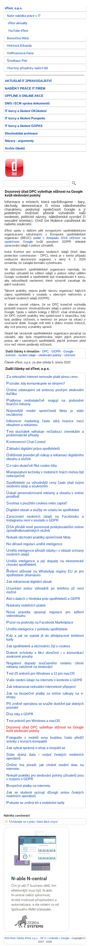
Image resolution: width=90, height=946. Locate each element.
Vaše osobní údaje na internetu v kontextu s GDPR (44, 680)
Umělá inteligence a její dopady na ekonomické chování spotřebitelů (45, 563)
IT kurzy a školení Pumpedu (25, 118)
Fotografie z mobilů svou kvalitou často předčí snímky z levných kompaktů (45, 739)
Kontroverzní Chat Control (25, 442)
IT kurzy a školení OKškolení (25, 111)
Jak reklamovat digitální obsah (29, 581)
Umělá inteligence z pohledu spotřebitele (37, 629)
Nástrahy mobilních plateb (26, 605)
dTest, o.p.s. (13, 8)
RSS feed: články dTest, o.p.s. (21, 938)
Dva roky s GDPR (19, 714)
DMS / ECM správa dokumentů (27, 103)
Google (68, 351)
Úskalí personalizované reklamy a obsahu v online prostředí (45, 495)
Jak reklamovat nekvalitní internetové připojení (41, 687)
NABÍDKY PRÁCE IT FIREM (25, 88)
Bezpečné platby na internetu (28, 786)
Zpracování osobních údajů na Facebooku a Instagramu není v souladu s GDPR (45, 518)
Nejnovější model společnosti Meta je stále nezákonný (45, 412)
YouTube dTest (18, 30)
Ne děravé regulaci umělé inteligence (34, 544)
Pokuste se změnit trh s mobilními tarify (35, 803)
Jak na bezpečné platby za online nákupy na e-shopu (45, 695)
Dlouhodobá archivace (21, 133)
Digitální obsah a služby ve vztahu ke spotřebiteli (42, 510)
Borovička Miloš (18, 38)
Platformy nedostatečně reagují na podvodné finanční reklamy (45, 402)
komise (11, 355)
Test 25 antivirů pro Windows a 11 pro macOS (40, 673)
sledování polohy (50, 355)
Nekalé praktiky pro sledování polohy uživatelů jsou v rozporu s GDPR (45, 777)
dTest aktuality (17, 23)
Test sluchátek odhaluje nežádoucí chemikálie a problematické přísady (45, 433)
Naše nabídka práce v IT (24, 15)
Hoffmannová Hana (20, 53)
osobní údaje (27, 355)
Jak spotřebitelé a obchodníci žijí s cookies (38, 646)
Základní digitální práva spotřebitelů (33, 448)
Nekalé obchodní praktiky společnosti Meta (38, 537)
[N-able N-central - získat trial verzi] (36, 930)
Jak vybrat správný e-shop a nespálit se (35, 748)
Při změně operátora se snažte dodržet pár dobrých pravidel (45, 705)
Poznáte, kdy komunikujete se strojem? (35, 383)
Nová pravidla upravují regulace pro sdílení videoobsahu (45, 614)
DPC (45, 351)
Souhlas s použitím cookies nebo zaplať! (36, 503)
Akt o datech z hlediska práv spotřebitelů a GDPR (43, 598)
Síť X (43, 938)
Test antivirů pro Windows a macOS (33, 721)
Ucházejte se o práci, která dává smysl (33, 821)
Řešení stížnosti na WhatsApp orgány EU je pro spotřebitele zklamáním (45, 573)
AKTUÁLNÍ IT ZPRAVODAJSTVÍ (28, 81)
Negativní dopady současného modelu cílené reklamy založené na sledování (45, 665)
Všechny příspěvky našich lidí (27, 68)
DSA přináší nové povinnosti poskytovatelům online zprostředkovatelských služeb (45, 529)
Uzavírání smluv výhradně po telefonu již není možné (45, 590)
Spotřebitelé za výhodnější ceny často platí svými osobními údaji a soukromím (45, 484)
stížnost (69, 355)
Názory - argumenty (19, 140)
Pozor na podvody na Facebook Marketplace (39, 622)
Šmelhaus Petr (17, 60)
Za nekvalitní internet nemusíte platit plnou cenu (42, 377)
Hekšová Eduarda (19, 45)
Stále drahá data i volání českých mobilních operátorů (45, 756)
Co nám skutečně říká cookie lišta (31, 465)
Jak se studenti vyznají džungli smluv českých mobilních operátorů (45, 794)
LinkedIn (53, 938)
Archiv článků (15, 148)
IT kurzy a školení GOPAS (23, 126)
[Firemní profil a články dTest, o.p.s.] (14, 177)
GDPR (56, 351)
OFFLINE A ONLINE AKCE (24, 96)
